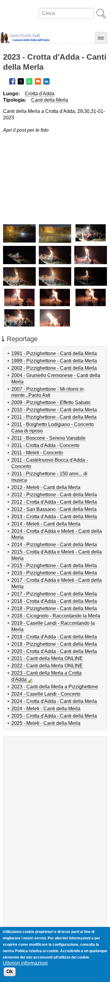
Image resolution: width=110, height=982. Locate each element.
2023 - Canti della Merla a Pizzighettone (54, 686)
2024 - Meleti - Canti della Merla (45, 708)
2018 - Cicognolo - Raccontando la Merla (55, 615)
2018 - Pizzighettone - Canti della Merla (54, 608)
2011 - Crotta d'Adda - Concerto (45, 445)
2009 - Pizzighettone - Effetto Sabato (50, 402)
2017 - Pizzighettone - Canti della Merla (54, 593)
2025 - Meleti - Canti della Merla (45, 723)
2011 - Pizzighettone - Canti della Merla (54, 417)
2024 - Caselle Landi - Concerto (45, 694)
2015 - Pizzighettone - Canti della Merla (54, 565)
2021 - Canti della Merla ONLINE (47, 658)
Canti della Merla (49, 100)
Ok (9, 971)
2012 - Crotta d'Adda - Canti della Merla (54, 502)
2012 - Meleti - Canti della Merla (45, 487)
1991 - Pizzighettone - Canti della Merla (54, 353)
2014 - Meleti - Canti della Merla (45, 523)
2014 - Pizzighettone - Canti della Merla (54, 544)
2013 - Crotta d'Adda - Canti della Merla (54, 516)
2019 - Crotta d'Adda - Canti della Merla (54, 636)
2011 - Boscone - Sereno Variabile (48, 438)
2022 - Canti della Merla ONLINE (47, 665)
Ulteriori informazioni (25, 963)
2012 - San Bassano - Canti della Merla (54, 509)
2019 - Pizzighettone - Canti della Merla (54, 644)
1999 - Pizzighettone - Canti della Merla (54, 360)
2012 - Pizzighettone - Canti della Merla (54, 494)
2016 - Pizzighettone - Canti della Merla (54, 572)
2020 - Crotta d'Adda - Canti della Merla (54, 651)
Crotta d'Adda (39, 93)
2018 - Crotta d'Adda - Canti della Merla (54, 601)
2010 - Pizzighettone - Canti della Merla (54, 409)
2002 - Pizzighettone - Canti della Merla (54, 368)
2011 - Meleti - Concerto (37, 452)
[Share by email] (38, 81)
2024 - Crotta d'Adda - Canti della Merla (54, 701)
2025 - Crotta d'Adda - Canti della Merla (54, 715)
